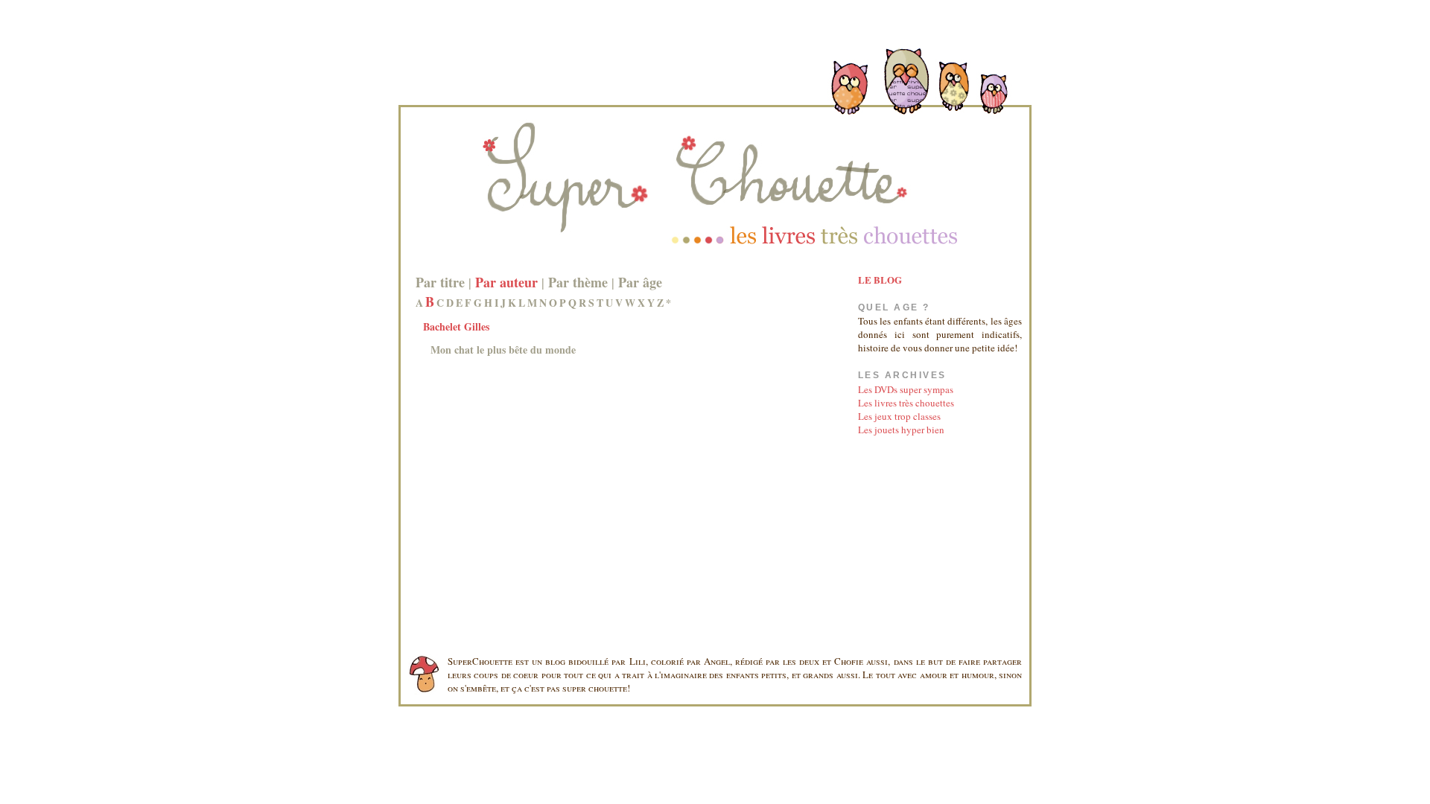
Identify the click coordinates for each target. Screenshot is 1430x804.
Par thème (578, 282)
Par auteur (506, 282)
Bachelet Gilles (456, 326)
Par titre (440, 282)
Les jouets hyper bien (901, 429)
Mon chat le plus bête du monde (503, 349)
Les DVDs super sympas (905, 389)
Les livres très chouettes (906, 402)
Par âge (640, 282)
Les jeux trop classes (899, 416)
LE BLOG (880, 279)
